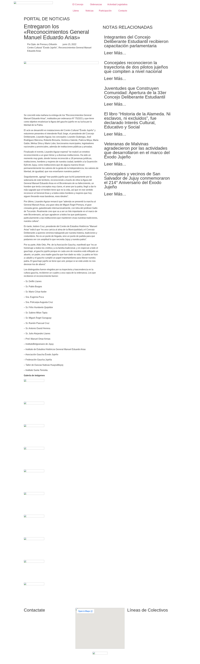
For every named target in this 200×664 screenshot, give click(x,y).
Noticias (89, 11)
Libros (76, 11)
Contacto (122, 11)
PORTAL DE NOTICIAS (47, 18)
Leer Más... (115, 52)
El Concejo (78, 4)
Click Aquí (132, 659)
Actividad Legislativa (117, 4)
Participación (105, 11)
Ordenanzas (96, 4)
